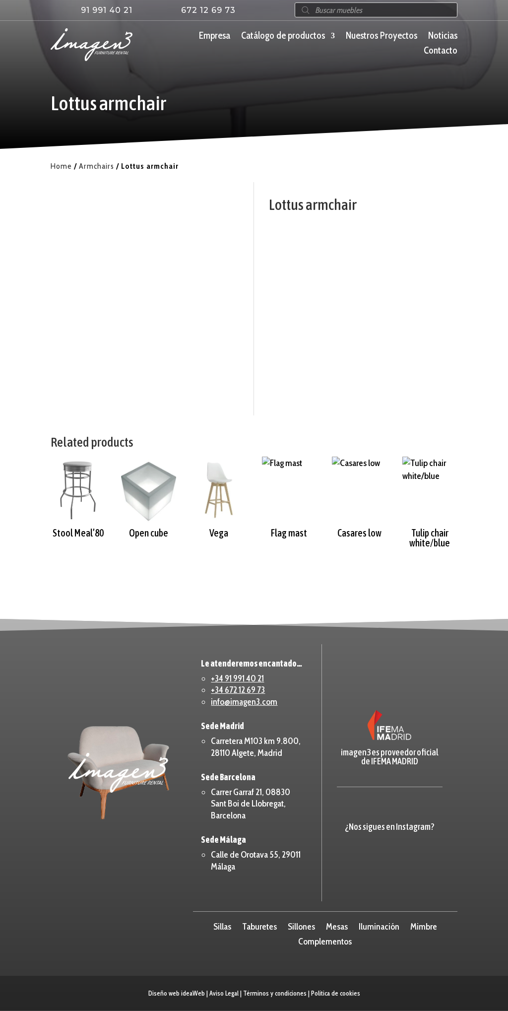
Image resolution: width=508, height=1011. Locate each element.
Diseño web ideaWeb (176, 993)
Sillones (301, 925)
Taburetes (259, 925)
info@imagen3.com (244, 701)
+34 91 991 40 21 (237, 678)
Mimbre (423, 925)
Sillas (222, 925)
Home (61, 166)
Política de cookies (335, 993)
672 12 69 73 (208, 10)
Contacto (440, 51)
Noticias (442, 36)
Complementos (325, 940)
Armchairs (96, 166)
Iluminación (379, 925)
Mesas (337, 925)
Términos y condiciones (275, 993)
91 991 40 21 (106, 10)
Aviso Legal (224, 993)
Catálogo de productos (283, 36)
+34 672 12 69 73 (238, 689)
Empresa (214, 36)
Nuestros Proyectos (381, 36)
